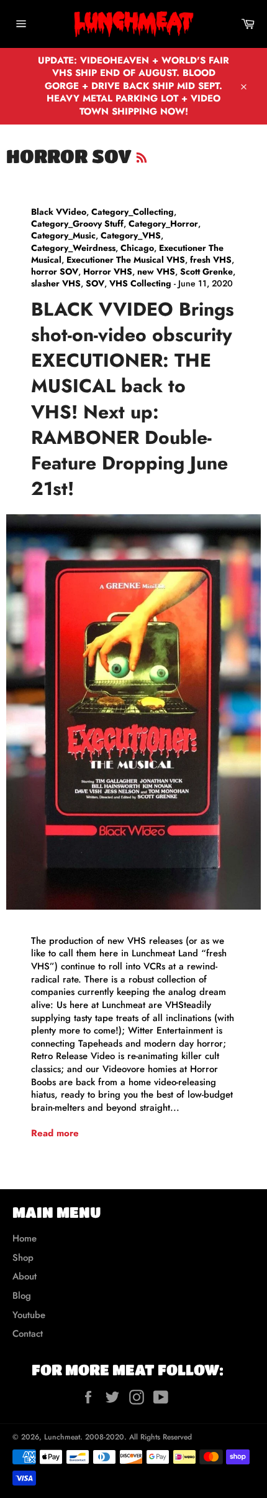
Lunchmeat (62, 1437)
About (24, 1276)
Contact (27, 1333)
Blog (21, 1296)
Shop (23, 1258)
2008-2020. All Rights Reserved (138, 1437)
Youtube (28, 1315)
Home (24, 1238)
